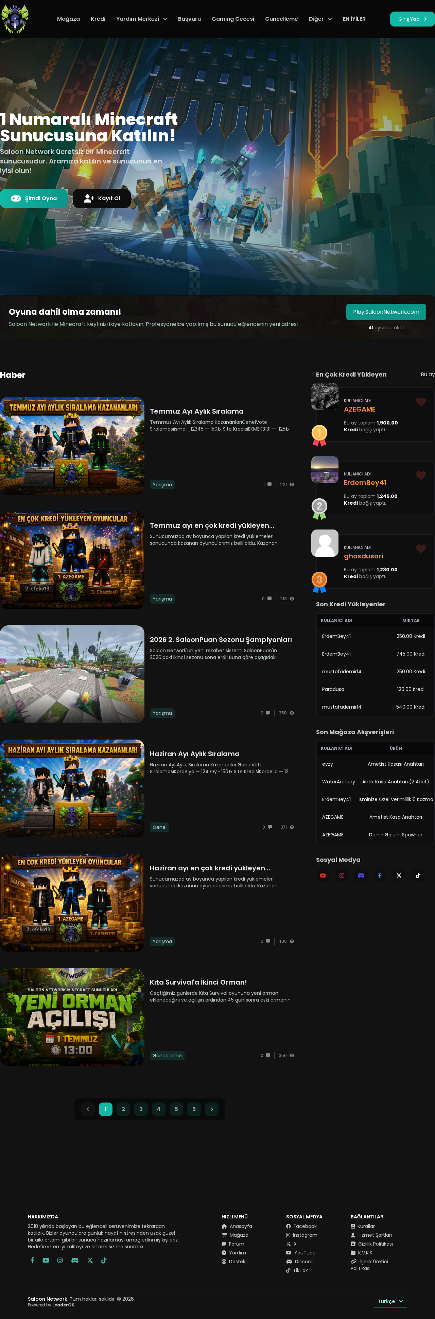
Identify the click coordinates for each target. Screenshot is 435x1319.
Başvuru (189, 19)
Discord (303, 1261)
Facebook (304, 1226)
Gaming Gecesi (233, 19)
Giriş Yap (409, 19)
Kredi (98, 19)
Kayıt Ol (109, 198)
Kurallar (365, 1226)
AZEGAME (333, 817)
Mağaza (68, 19)
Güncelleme (281, 19)
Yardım (237, 1252)
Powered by (51, 1305)
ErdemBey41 (336, 636)
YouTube (304, 1252)
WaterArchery (338, 781)
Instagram (304, 1235)
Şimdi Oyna (41, 198)
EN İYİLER (354, 19)
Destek (236, 1261)
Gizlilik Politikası (375, 1243)
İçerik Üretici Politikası (369, 1265)
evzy (327, 764)
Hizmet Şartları (374, 1235)
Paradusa (333, 689)
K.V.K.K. (365, 1252)
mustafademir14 (342, 671)
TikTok (300, 1270)
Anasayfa (240, 1226)
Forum (236, 1243)
